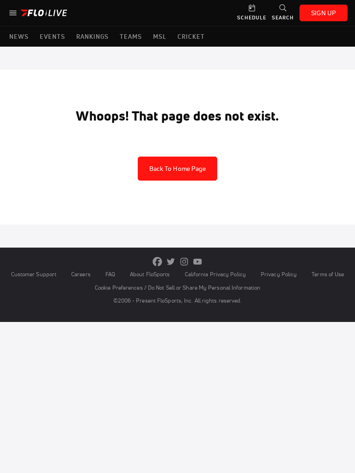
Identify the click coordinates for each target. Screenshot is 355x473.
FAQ (110, 274)
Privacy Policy (279, 274)
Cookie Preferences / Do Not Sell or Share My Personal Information (177, 287)
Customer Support (34, 274)
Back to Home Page (177, 168)
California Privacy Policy (215, 274)
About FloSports (150, 274)
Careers (81, 274)
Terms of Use (328, 274)
